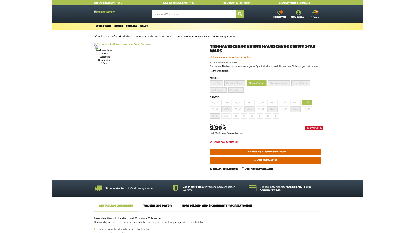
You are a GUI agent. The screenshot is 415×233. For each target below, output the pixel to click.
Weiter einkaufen (107, 36)
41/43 (284, 109)
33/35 (295, 102)
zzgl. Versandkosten (232, 133)
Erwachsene (103, 26)
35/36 (307, 102)
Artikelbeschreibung (116, 206)
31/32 (261, 102)
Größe (214, 97)
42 (252, 115)
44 (268, 115)
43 (260, 115)
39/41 (261, 109)
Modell (214, 77)
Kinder (118, 26)
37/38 (226, 109)
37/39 (238, 109)
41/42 (272, 109)
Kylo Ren (216, 83)
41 (244, 115)
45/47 (226, 115)
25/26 (215, 102)
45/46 (215, 115)
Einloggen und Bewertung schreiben (232, 56)
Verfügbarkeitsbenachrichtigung (267, 152)
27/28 (226, 102)
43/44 (295, 109)
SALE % (144, 26)
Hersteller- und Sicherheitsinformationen (217, 206)
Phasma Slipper (257, 83)
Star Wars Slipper (279, 83)
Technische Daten (157, 206)
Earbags (131, 26)
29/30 (238, 102)
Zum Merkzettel (267, 160)
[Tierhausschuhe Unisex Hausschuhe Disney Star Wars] (149, 44)
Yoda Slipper (218, 89)
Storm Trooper (300, 83)
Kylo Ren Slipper (234, 83)
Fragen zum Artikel (225, 169)
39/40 (249, 109)
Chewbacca (236, 89)
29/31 (249, 102)
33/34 (284, 102)
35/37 (215, 109)
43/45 (307, 109)
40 (236, 115)
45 (276, 115)
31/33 (272, 102)
